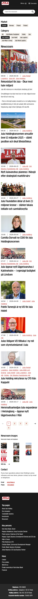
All (2, 34)
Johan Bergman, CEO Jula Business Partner (13, 550)
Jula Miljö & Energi (7, 40)
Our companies (6, 511)
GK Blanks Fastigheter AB (20, 375)
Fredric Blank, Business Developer (11, 547)
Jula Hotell (14, 37)
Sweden (4, 25)
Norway (11, 25)
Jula (29, 34)
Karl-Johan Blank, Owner (8, 529)
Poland (18, 25)
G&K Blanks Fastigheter (12, 34)
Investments (5, 516)
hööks (6, 375)
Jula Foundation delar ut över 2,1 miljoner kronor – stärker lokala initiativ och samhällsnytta (17, 205)
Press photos (5, 562)
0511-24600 (10, 485)
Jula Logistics (23, 37)
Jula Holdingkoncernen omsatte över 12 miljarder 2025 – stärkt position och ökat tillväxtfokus (17, 137)
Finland (25, 25)
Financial (4, 570)
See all (3, 464)
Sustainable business (8, 514)
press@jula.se (11, 482)
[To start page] (5, 3)
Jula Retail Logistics (20, 40)
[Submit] (32, 12)
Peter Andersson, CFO (8, 542)
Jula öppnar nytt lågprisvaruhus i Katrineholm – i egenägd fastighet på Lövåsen (18, 270)
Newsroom (5, 519)
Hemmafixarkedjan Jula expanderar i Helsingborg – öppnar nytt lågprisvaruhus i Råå (19, 411)
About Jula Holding (7, 508)
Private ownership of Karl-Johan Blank (12, 567)
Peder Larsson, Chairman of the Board (12, 534)
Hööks (24, 34)
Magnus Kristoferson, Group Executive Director (14, 531)
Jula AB (12, 78)
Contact (4, 559)
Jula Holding (5, 37)
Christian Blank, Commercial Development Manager (16, 544)
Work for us (5, 565)
